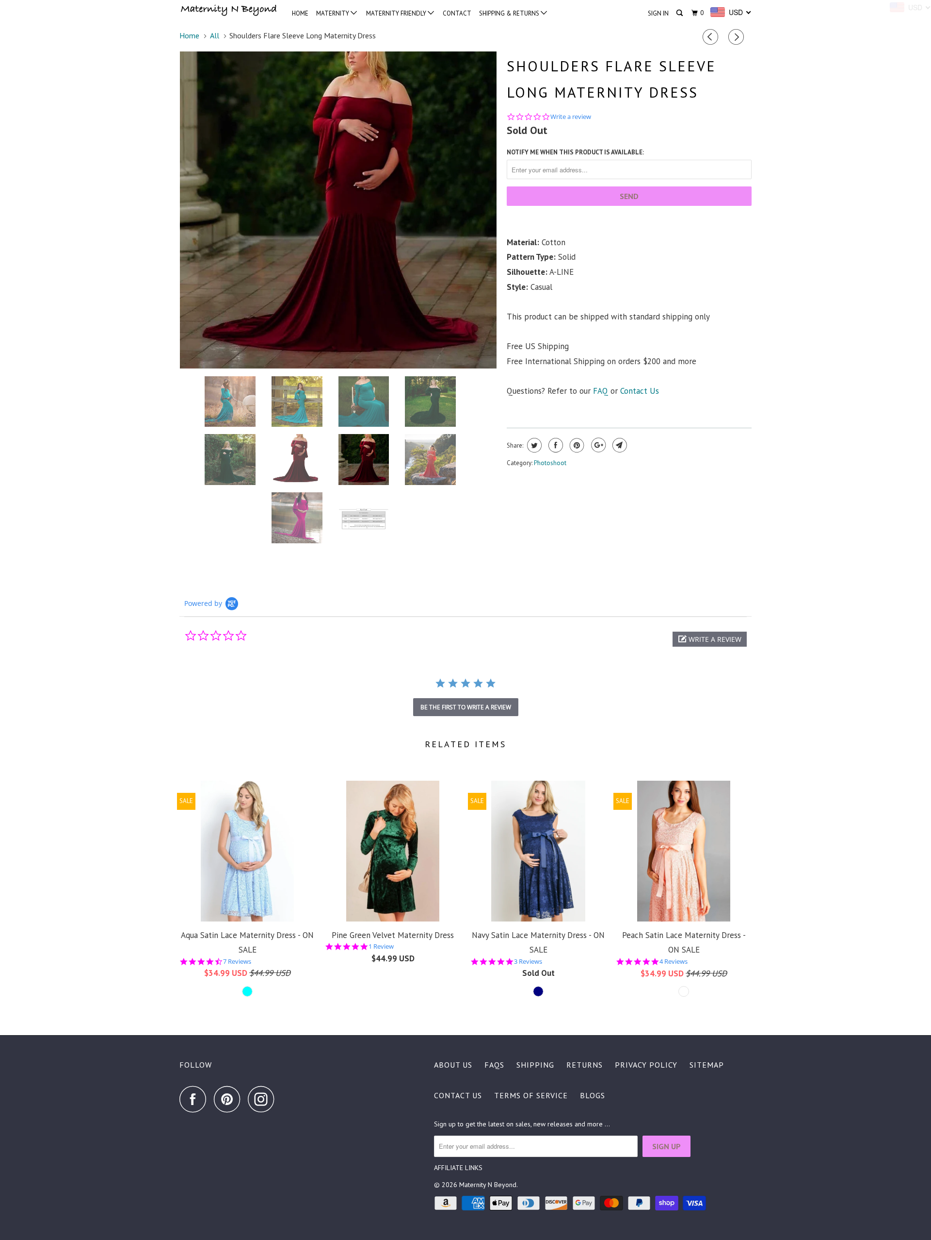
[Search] (680, 13)
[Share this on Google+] (597, 445)
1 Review (381, 946)
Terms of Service (531, 1095)
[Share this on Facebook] (554, 445)
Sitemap (707, 1065)
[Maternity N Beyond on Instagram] (264, 1099)
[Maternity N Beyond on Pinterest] (229, 1099)
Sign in (658, 13)
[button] (710, 639)
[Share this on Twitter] (533, 445)
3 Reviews (528, 961)
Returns (584, 1065)
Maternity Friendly (397, 13)
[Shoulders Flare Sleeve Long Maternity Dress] (338, 210)
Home (300, 13)
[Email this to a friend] (618, 445)
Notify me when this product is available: (575, 152)
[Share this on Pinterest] (575, 445)
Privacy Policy (646, 1065)
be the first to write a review (465, 707)
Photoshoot (550, 463)
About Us (453, 1065)
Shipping (535, 1065)
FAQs (494, 1065)
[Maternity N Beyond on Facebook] (195, 1099)
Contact (457, 13)
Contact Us (639, 390)
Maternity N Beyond (487, 1184)
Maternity (333, 13)
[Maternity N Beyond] (229, 11)
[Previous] (712, 37)
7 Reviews (237, 961)
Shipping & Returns (510, 13)
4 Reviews (673, 961)
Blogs (592, 1095)
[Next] (737, 37)
